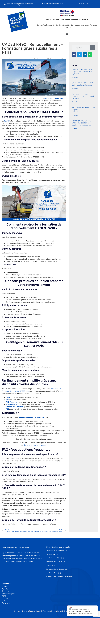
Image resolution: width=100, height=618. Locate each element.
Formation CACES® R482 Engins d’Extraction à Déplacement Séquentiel (82, 123)
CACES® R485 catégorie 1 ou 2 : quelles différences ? (82, 84)
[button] (19, 4)
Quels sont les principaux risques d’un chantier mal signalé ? (82, 71)
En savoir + (75, 77)
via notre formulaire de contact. (35, 445)
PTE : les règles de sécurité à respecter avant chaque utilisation (83, 109)
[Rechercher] (92, 47)
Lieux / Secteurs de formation (58, 547)
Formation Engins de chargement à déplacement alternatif (83, 96)
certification (54, 98)
